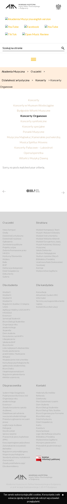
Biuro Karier (8, 345)
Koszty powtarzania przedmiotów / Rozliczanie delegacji (14, 354)
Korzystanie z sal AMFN (13, 336)
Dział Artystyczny (44, 419)
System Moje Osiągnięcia (14, 392)
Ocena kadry (8, 460)
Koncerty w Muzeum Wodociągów (33, 105)
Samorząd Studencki (11, 318)
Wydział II (7, 295)
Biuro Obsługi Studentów (14, 321)
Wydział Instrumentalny (47, 235)
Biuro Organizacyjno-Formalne (50, 413)
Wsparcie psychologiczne (13, 454)
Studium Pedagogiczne (46, 253)
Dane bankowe (42, 431)
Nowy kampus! (9, 229)
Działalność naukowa (12, 238)
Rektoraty (40, 395)
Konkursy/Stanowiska (12, 256)
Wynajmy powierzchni (46, 442)
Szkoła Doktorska (43, 250)
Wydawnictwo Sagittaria (46, 271)
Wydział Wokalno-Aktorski (48, 238)
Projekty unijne (9, 247)
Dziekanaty (41, 398)
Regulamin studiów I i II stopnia (16, 304)
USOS (5, 307)
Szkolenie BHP (9, 342)
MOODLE (7, 312)
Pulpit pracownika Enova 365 (15, 395)
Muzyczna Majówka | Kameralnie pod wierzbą (33, 137)
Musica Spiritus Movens (33, 142)
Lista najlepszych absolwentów (16, 348)
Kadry (38, 425)
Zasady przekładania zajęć (14, 463)
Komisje (39, 268)
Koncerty (33, 100)
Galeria (6, 276)
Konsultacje (41, 292)
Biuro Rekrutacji (43, 416)
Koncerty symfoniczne (33, 121)
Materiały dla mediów (45, 392)
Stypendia (7, 330)
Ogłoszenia (8, 241)
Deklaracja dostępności (13, 268)
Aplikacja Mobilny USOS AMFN (16, 309)
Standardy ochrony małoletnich (16, 457)
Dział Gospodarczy (11, 271)
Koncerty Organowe (33, 115)
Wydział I (7, 292)
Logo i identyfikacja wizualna (48, 434)
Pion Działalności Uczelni (47, 401)
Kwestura (40, 428)
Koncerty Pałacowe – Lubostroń (33, 147)
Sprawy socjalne (9, 434)
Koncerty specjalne (33, 126)
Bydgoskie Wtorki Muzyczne (33, 110)
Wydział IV (7, 301)
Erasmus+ (7, 315)
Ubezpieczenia (9, 339)
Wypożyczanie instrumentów (15, 359)
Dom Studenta (42, 404)
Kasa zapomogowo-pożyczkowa (16, 442)
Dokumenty (8, 273)
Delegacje (7, 428)
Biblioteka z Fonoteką (45, 259)
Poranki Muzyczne (33, 131)
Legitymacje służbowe (12, 425)
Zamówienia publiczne (12, 244)
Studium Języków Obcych (47, 256)
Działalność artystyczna (13, 235)
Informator (41, 298)
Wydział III (7, 298)
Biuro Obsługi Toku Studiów (48, 410)
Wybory (6, 259)
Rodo (5, 262)
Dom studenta (9, 333)
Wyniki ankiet (9, 431)
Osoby (5, 232)
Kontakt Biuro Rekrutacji (47, 307)
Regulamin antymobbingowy (15, 451)
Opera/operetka (33, 152)
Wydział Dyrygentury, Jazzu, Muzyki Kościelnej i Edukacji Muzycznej (48, 244)
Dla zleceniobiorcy (11, 466)
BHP (5, 265)
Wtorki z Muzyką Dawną (33, 158)
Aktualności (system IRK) (47, 295)
